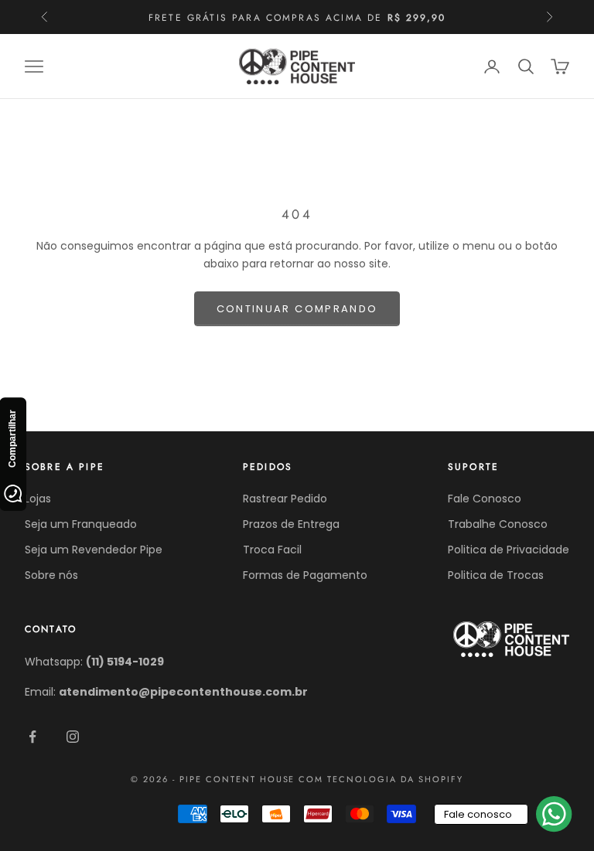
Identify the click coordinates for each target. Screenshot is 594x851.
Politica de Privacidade (508, 549)
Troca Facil (272, 549)
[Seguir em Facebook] (32, 736)
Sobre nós (51, 575)
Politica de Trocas (496, 575)
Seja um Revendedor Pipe (93, 549)
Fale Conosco (484, 498)
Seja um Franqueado (81, 524)
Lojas (38, 498)
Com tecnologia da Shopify (381, 779)
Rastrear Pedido (285, 498)
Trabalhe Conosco (498, 524)
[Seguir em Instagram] (72, 736)
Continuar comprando (297, 308)
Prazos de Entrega (291, 524)
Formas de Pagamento (305, 575)
